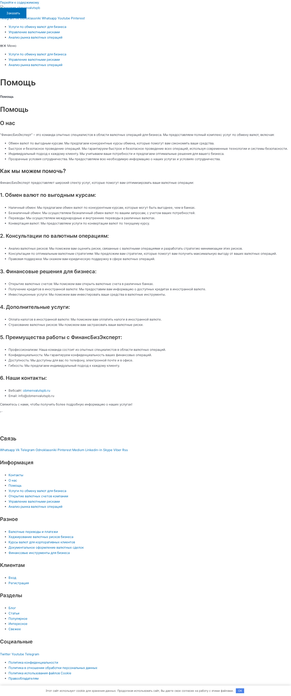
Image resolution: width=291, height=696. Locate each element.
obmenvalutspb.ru (36, 390)
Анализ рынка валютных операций (35, 37)
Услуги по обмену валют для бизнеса (37, 27)
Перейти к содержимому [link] (19, 2)
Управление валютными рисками (34, 32)
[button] (145, 46)
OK (240, 690)
